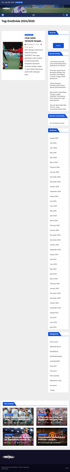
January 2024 (54, 288)
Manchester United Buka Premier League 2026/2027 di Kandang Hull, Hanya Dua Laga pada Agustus (58, 96)
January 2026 (54, 172)
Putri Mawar (23, 422)
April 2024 (53, 274)
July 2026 (53, 143)
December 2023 (55, 293)
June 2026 (53, 148)
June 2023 (53, 322)
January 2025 (54, 230)
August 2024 (54, 254)
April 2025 (53, 216)
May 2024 (53, 269)
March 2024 (54, 279)
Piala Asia (53, 371)
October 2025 (54, 186)
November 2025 (55, 182)
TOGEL (52, 390)
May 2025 (53, 211)
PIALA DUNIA (54, 376)
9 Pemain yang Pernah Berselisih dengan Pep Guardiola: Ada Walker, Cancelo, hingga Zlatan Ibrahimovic (57, 74)
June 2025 (53, 206)
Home (67, 468)
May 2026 (53, 152)
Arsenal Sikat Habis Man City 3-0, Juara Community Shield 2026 (58, 107)
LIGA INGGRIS (55, 361)
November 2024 (55, 240)
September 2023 (55, 308)
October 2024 (54, 245)
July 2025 (53, 201)
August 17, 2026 (11, 442)
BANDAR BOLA (55, 347)
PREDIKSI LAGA (55, 380)
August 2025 (54, 196)
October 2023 (54, 303)
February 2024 (55, 283)
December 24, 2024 (32, 44)
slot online (53, 385)
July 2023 (53, 317)
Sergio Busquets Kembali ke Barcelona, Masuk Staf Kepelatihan (58, 85)
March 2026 (54, 162)
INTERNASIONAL (29, 34)
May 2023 (53, 327)
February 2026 (55, 167)
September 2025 (55, 191)
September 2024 (55, 249)
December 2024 (55, 235)
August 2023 (54, 312)
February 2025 (55, 225)
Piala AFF (53, 366)
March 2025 (54, 220)
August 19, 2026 (11, 422)
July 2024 (53, 259)
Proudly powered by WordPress (9, 467)
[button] (63, 15)
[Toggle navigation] (33, 15)
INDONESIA (54, 351)
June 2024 (53, 264)
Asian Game (54, 342)
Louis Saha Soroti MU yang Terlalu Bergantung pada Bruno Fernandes (58, 63)
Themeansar (4, 469)
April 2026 (53, 157)
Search (52, 33)
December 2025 (55, 177)
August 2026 (54, 138)
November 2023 (55, 298)
